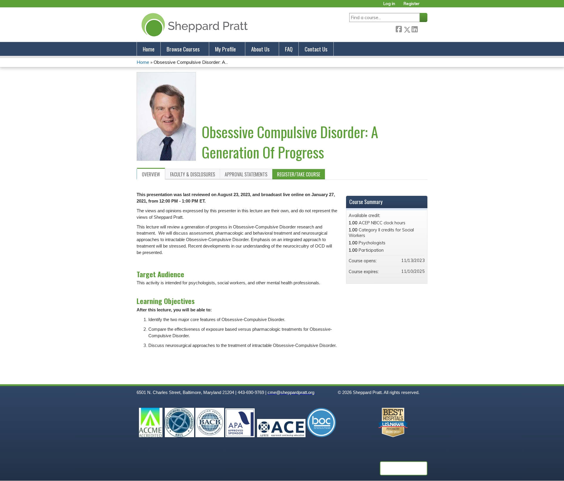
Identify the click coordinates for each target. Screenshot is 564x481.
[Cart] (425, 5)
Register (411, 3)
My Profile (225, 49)
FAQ (289, 49)
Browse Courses (183, 49)
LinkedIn (414, 28)
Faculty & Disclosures (192, 174)
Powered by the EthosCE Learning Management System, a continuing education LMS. (403, 468)
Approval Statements (246, 174)
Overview (151, 174)
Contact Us (316, 49)
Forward (422, 28)
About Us (260, 49)
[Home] (193, 24)
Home (149, 49)
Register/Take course (298, 174)
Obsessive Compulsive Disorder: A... (191, 62)
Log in (389, 3)
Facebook (399, 28)
